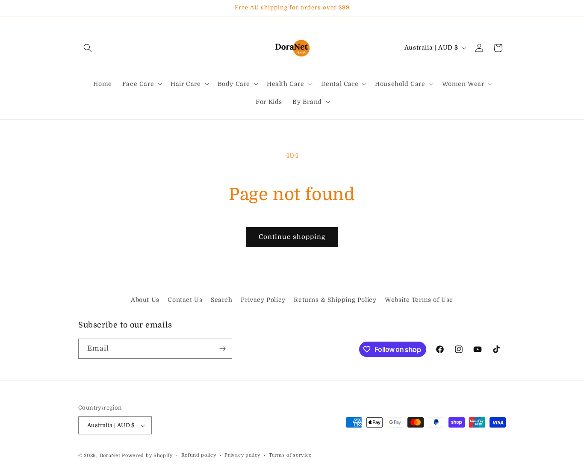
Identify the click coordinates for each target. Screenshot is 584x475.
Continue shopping (292, 237)
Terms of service (290, 455)
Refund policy (198, 455)
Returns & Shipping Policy (335, 299)
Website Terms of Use (419, 299)
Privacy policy (242, 455)
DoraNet (111, 455)
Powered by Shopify (147, 455)
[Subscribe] (222, 349)
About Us (145, 299)
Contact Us (185, 299)
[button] (87, 47)
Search (222, 299)
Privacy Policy (263, 299)
